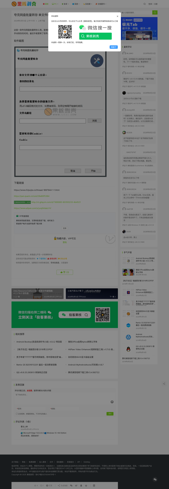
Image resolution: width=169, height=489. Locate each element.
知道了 (113, 47)
